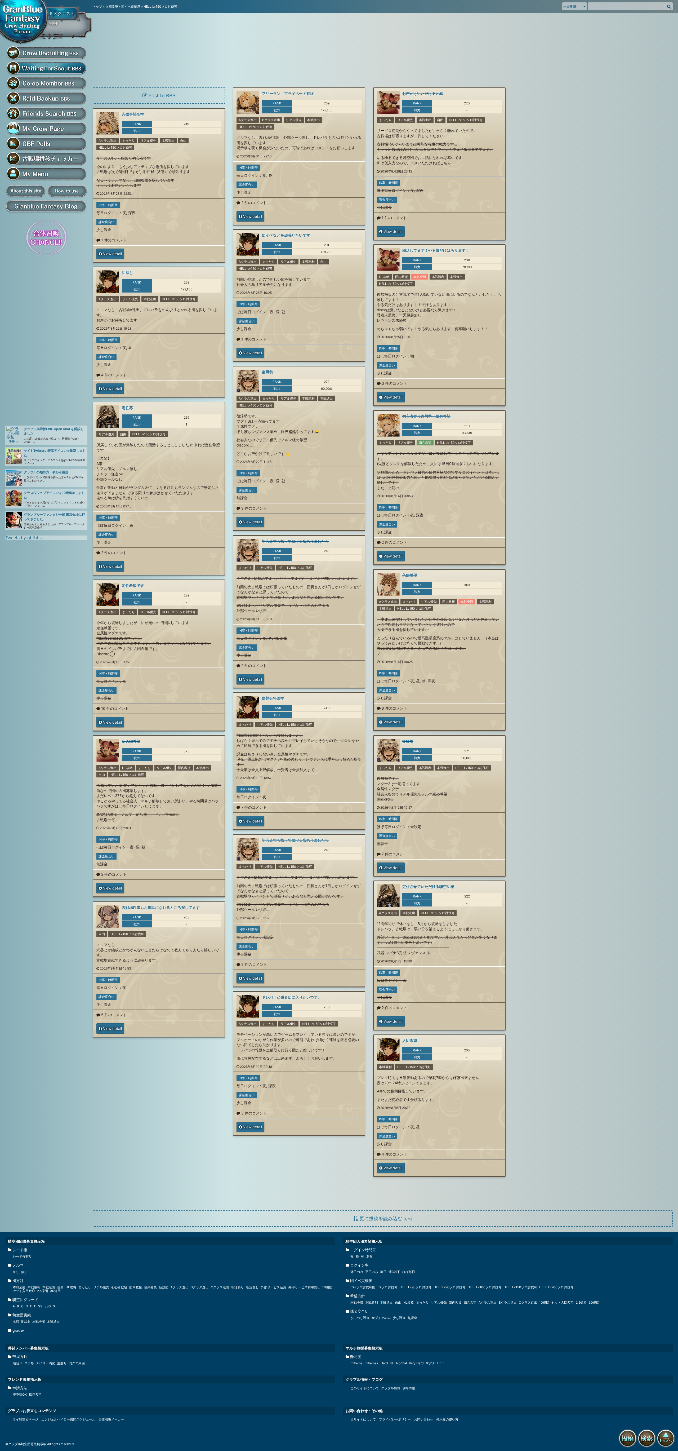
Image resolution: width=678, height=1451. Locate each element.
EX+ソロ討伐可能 (362, 1287)
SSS (47, 1306)
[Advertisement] (45, 340)
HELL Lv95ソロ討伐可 (449, 1287)
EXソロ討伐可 (387, 1287)
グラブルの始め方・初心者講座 (46, 472)
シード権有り (22, 1256)
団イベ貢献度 (130, 6)
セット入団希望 (562, 1302)
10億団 (327, 1287)
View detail (252, 216)
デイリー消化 (45, 1363)
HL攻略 (384, 277)
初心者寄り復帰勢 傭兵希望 (426, 416)
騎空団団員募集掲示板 (26, 1241)
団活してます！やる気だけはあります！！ (437, 250)
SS (40, 1306)
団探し (127, 272)
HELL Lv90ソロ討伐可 (415, 1287)
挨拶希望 (35, 1394)
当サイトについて (363, 1419)
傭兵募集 (150, 1287)
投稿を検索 (647, 1447)
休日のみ (356, 1272)
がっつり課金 (359, 1318)
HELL (441, 1363)
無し (24, 1272)
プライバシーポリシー (395, 1419)
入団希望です (133, 114)
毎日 (383, 1272)
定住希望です (133, 585)
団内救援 (401, 277)
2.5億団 (42, 1291)
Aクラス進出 (248, 120)
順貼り (17, 1363)
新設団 (163, 1287)
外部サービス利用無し (304, 1287)
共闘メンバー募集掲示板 (28, 1348)
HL (392, 1363)
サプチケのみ (381, 1318)
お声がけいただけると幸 (422, 93)
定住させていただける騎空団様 (428, 886)
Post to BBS (161, 95)
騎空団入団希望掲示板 (364, 1241)
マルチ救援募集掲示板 (364, 1348)
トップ (97, 6)
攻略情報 (408, 1388)
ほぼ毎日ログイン (392, 190)
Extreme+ (371, 1363)
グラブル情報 (390, 1388)
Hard (384, 1363)
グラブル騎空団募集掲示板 (25, 23)
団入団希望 (131, 741)
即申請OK (20, 1394)
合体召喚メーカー (111, 1419)
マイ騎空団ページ (25, 1419)
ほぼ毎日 (408, 1272)
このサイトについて (364, 1388)
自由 (440, 120)
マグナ (430, 1363)
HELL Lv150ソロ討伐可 (255, 127)
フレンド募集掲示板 (24, 1379)
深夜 (419, 190)
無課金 (242, 498)
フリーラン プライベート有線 (288, 93)
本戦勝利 (308, 262)
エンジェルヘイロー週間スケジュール (68, 1419)
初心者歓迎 (119, 1287)
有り (16, 1272)
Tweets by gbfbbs (23, 537)
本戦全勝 (419, 277)
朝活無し (252, 1287)
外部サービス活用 (273, 1287)
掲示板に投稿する (628, 1447)
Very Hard (416, 1363)
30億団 (55, 1291)
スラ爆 (29, 1363)
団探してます (273, 698)
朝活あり (237, 1287)
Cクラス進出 (220, 1287)
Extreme (356, 1363)
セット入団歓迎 (24, 1291)
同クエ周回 (77, 1363)
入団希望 (111, 6)
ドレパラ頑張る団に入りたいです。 (291, 997)
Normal (401, 1363)
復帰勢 (267, 372)
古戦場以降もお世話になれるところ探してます (161, 907)
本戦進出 (313, 120)
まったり (385, 120)
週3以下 (394, 1272)
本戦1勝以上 (21, 1322)
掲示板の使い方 (447, 1419)
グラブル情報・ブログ (364, 1379)
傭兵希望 (425, 443)
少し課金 (244, 192)
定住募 (127, 407)
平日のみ (371, 1272)
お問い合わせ (423, 1419)
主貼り (62, 1363)
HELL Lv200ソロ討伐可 (556, 1287)
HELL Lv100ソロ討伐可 (484, 1287)
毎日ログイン (248, 175)
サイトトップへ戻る (666, 1447)
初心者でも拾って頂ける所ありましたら (295, 541)
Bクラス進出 (271, 120)
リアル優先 (294, 120)
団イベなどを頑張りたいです (286, 235)
